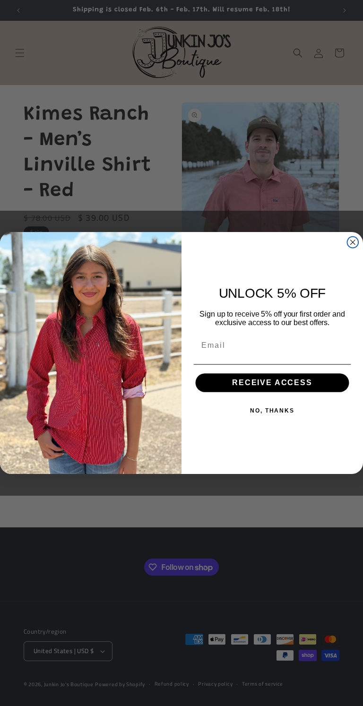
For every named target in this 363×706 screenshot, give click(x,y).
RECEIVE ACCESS (272, 383)
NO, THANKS (272, 411)
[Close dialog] (353, 242)
